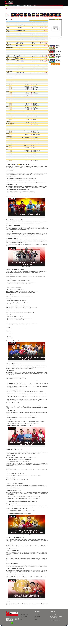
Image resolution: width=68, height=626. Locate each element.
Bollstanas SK (27, 93)
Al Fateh (34, 119)
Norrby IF (34, 92)
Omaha (21, 27)
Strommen (27, 122)
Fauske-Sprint (27, 115)
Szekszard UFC (35, 154)
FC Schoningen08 (26, 86)
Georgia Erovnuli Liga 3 (9, 71)
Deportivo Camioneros (26, 143)
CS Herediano (18, 33)
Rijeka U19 (27, 104)
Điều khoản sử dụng (24, 616)
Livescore (10, 5)
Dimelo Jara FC (35, 111)
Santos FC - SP (21, 40)
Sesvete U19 (27, 103)
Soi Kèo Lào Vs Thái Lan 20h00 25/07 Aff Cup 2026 (58, 46)
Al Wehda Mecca (35, 108)
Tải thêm (55, 64)
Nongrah (22, 60)
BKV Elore (34, 153)
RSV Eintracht (27, 89)
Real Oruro (21, 48)
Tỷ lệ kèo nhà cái (9, 603)
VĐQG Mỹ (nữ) (8, 29)
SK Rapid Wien (27, 84)
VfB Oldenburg (35, 87)
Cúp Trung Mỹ (8, 31)
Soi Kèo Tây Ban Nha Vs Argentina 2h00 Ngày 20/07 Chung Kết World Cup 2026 (58, 56)
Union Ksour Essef (26, 131)
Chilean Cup (7, 41)
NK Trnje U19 (27, 105)
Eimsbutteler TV (27, 88)
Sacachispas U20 (35, 100)
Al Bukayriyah (27, 107)
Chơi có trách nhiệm (24, 617)
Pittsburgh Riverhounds (22, 55)
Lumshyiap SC (18, 60)
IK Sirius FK (35, 95)
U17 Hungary (27, 160)
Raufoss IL (34, 122)
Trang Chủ (7, 5)
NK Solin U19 (35, 103)
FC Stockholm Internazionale (25, 96)
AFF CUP (35, 5)
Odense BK (34, 126)
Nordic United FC (35, 93)
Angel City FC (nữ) (23, 30)
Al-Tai (34, 109)
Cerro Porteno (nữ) (36, 139)
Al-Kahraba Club (26, 147)
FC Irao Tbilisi (17, 72)
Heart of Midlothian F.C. (36, 84)
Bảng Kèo (28, 5)
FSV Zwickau (35, 89)
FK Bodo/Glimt (35, 115)
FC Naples (19, 27)
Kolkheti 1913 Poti (22, 72)
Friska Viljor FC (27, 95)
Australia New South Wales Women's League (12, 57)
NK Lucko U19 (35, 104)
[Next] (61, 15)
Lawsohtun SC (22, 61)
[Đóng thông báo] (62, 8)
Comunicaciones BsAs (36, 143)
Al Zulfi (28, 108)
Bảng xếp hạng (37, 616)
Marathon (18, 32)
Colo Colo (18, 42)
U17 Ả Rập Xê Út (35, 160)
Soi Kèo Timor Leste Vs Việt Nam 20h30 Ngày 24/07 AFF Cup (58, 51)
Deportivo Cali (23, 25)
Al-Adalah (27, 109)
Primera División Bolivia (9, 47)
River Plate (17, 45)
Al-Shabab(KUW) (26, 145)
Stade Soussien (35, 131)
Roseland (27, 117)
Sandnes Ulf (35, 116)
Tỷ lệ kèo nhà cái (8, 617)
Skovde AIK (27, 94)
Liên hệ (22, 619)
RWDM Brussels (35, 124)
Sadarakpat (18, 69)
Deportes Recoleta (18, 43)
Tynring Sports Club (18, 61)
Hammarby (35, 96)
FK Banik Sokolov (26, 150)
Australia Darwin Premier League (10, 63)
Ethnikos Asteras (26, 130)
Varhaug (28, 116)
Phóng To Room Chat (56, 19)
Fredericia (27, 126)
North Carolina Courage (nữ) (17, 30)
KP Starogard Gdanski (36, 134)
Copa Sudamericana (8, 44)
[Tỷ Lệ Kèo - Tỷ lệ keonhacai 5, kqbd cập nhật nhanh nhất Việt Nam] (9, 2)
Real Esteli (21, 32)
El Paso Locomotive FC (17, 55)
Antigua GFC (21, 33)
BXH (21, 5)
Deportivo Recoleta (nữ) (25, 139)
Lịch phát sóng (18, 5)
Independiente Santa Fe (21, 45)
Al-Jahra (34, 145)
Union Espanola (21, 42)
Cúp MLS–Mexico (8, 49)
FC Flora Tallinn (35, 137)
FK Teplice (34, 151)
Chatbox (24, 5)
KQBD (14, 5)
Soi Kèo (31, 5)
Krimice (28, 151)
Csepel (28, 153)
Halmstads (34, 94)
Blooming (18, 48)
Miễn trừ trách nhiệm (24, 614)
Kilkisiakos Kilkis (27, 132)
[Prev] (10, 15)
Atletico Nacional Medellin (18, 25)
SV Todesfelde (27, 87)
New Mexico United (18, 56)
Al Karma (34, 147)
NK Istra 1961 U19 (36, 105)
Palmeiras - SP (18, 40)
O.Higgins (22, 43)
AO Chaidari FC (35, 130)
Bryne (34, 117)
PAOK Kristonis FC (36, 132)
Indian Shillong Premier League (10, 59)
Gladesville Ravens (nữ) (18, 58)
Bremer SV (34, 88)
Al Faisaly (27, 119)
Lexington (22, 56)
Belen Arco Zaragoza (26, 111)
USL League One (8, 26)
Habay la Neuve (27, 124)
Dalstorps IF (27, 92)
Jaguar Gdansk (27, 134)
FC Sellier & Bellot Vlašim (36, 150)
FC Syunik (21, 69)
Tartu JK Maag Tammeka (25, 137)
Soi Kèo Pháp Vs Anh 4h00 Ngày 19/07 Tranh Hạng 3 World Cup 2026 (58, 60)
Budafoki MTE (27, 154)
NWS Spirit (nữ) (23, 58)
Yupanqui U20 (27, 100)
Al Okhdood (35, 107)
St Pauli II (34, 86)
